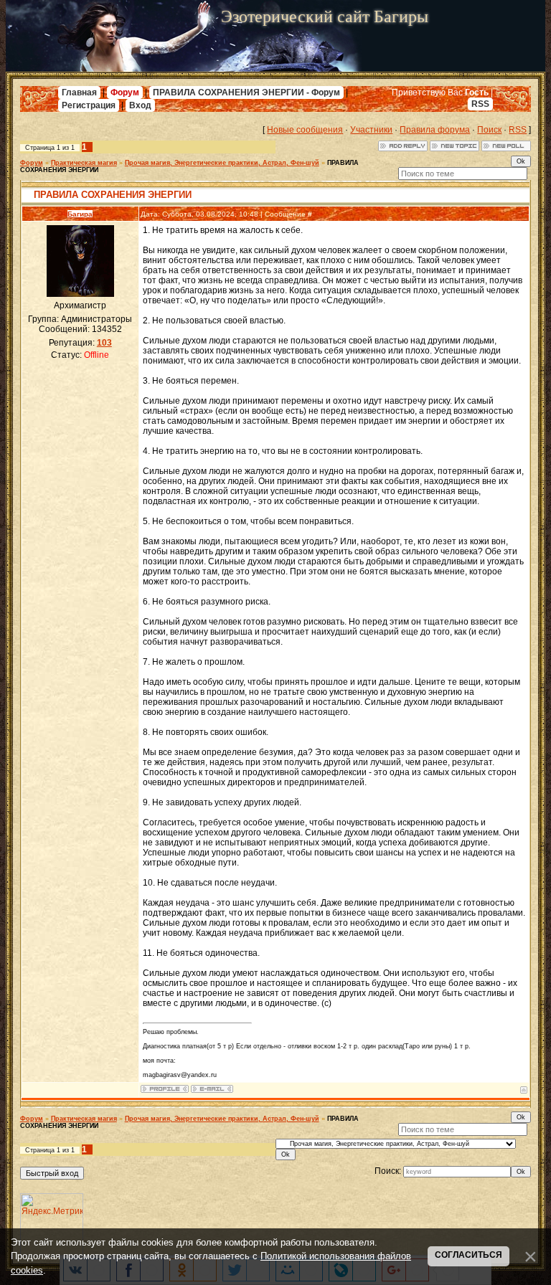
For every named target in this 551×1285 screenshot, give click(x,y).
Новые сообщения (305, 130)
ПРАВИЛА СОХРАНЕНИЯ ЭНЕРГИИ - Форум (246, 92)
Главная (79, 92)
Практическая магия (84, 162)
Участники (371, 130)
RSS (480, 104)
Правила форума (435, 130)
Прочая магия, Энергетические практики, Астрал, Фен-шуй (222, 162)
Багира (80, 214)
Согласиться (468, 1255)
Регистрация (89, 105)
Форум (124, 92)
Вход (140, 105)
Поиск (489, 130)
